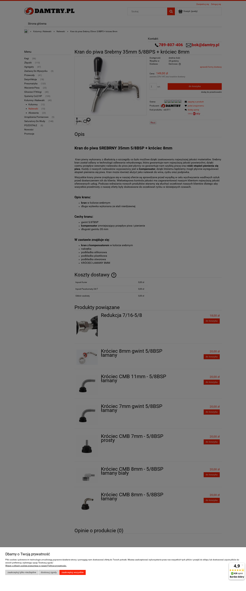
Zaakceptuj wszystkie (73, 572)
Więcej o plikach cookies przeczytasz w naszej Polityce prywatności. (36, 566)
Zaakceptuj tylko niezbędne (22, 572)
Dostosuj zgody (49, 572)
